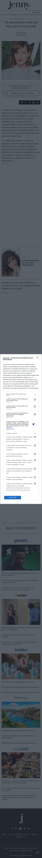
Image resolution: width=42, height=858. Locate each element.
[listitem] (21, 394)
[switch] (34, 399)
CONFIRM (12, 497)
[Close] (38, 358)
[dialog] (21, 429)
